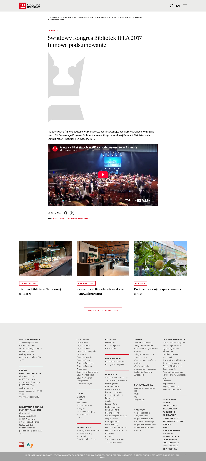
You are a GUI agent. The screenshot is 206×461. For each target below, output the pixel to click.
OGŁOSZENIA (170, 406)
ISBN (136, 391)
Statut (79, 400)
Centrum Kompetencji (143, 342)
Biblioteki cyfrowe (112, 345)
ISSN (136, 397)
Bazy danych (110, 348)
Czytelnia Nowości (84, 357)
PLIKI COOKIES (171, 446)
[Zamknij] (184, 454)
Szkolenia (167, 381)
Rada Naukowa (83, 414)
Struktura (81, 397)
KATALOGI (110, 339)
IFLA (55, 219)
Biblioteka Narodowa (59, 18)
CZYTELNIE (83, 339)
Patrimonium (110, 398)
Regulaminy (82, 403)
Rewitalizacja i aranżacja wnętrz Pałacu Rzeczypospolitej (116, 419)
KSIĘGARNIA (169, 415)
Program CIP (139, 400)
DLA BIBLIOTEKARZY (174, 339)
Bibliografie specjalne (114, 364)
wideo (87, 219)
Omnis (108, 401)
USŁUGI (138, 339)
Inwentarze (110, 342)
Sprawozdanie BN (84, 405)
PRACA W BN (170, 399)
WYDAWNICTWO (171, 418)
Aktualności (81, 18)
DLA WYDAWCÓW (143, 385)
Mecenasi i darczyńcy (86, 411)
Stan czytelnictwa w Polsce (88, 430)
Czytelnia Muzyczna (85, 375)
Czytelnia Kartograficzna (87, 372)
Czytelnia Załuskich (85, 363)
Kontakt (80, 417)
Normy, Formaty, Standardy (174, 375)
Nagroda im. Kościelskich (145, 424)
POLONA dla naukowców (116, 427)
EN (178, 5)
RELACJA (140, 283)
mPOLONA (109, 433)
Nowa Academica (112, 389)
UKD (164, 378)
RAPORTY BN (84, 427)
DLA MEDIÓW (170, 449)
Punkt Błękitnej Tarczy (172, 389)
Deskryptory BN (169, 369)
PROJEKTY (111, 374)
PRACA (166, 403)
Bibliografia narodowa (115, 361)
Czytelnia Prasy (83, 360)
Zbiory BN (81, 408)
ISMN (136, 394)
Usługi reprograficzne (143, 345)
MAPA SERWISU (171, 430)
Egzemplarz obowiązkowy (145, 388)
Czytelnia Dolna (83, 348)
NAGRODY (139, 410)
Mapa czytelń (82, 342)
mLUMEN (109, 436)
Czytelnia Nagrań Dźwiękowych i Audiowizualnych (84, 381)
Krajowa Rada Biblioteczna (174, 360)
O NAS (80, 394)
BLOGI (166, 427)
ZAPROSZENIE (29, 283)
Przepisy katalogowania (173, 372)
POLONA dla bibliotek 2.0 (116, 430)
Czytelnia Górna (83, 345)
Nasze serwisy (111, 424)
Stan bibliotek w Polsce (86, 439)
